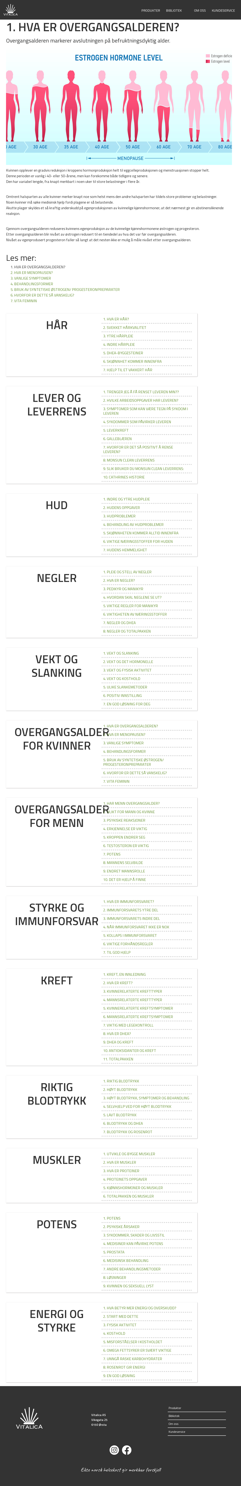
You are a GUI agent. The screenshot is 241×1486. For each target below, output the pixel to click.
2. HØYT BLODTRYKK (120, 1089)
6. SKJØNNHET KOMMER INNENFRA (132, 361)
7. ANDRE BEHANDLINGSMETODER (132, 1269)
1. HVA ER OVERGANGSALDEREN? (130, 726)
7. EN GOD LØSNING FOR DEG (126, 704)
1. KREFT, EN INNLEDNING (124, 974)
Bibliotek (174, 10)
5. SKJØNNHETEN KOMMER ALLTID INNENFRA (140, 533)
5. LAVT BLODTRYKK (120, 1115)
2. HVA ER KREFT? (118, 983)
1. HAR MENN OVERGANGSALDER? (131, 803)
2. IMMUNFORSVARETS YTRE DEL (130, 910)
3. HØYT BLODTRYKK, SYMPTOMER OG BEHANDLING (146, 1098)
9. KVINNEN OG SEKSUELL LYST (128, 1286)
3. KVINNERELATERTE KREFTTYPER (132, 991)
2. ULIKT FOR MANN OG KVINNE (129, 812)
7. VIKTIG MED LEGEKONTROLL (128, 1025)
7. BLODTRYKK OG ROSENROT (127, 1132)
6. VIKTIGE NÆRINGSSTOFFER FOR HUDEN (138, 541)
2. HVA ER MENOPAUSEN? (32, 272)
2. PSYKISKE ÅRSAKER (121, 1227)
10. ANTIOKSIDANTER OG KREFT (129, 1050)
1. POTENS (111, 1218)
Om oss (200, 10)
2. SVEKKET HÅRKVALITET (124, 327)
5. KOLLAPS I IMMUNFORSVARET (130, 935)
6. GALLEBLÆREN (117, 439)
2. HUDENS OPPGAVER (121, 507)
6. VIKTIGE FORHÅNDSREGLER (128, 944)
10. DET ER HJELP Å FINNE (124, 879)
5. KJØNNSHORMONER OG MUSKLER (133, 1188)
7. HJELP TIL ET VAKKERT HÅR (127, 370)
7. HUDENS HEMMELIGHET (125, 550)
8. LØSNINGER (114, 1277)
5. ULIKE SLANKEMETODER (125, 687)
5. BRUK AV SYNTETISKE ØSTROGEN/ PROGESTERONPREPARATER (65, 289)
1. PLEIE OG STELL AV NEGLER (127, 572)
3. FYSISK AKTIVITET (120, 1325)
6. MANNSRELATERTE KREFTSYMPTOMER (138, 1017)
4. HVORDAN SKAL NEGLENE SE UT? (132, 597)
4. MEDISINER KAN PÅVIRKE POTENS (133, 1243)
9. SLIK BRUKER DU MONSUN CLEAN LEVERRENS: (143, 469)
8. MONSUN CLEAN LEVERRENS (129, 460)
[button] (185, 10)
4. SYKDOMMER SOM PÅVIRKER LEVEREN (137, 422)
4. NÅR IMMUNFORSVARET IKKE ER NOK (136, 927)
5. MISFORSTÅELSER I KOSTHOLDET (132, 1342)
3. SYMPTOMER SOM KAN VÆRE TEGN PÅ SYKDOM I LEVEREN (145, 411)
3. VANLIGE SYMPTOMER (31, 278)
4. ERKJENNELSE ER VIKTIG (125, 829)
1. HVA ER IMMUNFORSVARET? (128, 901)
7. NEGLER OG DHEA (119, 623)
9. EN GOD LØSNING (119, 1376)
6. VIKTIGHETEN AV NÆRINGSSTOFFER (135, 614)
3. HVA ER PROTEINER (121, 1171)
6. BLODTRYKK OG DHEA (123, 1123)
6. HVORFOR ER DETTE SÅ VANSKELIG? (42, 295)
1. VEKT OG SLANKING (121, 653)
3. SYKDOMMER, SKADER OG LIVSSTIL (134, 1235)
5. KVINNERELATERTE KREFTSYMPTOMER (138, 1008)
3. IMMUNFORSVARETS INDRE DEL (131, 918)
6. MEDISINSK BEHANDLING (125, 1260)
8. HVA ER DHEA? (117, 1034)
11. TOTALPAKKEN (118, 1059)
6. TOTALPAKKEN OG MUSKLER (128, 1196)
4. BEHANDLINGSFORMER (32, 284)
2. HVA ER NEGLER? (119, 580)
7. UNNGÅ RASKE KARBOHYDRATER (132, 1359)
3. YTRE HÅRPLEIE (118, 336)
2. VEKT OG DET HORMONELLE (128, 662)
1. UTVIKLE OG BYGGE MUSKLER (129, 1154)
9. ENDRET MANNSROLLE (124, 871)
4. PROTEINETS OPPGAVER (125, 1179)
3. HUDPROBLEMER (119, 516)
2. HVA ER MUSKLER (119, 1162)
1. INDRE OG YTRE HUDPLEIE (126, 499)
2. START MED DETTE (120, 1316)
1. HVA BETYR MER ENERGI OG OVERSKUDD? (139, 1308)
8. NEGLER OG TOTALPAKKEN (127, 631)
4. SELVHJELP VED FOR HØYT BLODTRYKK (137, 1106)
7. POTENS (111, 854)
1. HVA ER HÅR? (116, 319)
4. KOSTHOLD (114, 1333)
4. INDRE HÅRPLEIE (119, 344)
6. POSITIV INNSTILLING (122, 695)
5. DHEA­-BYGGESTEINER (123, 353)
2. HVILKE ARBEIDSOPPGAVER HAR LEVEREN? (140, 400)
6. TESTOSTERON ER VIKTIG (126, 846)
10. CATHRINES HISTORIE (124, 477)
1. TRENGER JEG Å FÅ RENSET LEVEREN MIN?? (141, 392)
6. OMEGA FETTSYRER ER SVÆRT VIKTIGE (137, 1350)
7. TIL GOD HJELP (116, 952)
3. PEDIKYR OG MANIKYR (123, 589)
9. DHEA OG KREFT (118, 1042)
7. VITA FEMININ (24, 301)
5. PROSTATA (113, 1252)
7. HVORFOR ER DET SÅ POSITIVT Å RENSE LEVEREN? (138, 449)
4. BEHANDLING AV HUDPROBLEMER (133, 524)
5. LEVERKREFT (116, 430)
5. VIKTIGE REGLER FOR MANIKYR (130, 606)
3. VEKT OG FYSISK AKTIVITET (127, 670)
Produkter (150, 10)
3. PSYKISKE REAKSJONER (124, 820)
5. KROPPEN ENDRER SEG (124, 837)
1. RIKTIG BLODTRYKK (121, 1081)
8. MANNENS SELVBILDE (123, 862)
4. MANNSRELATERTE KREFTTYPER (132, 1000)
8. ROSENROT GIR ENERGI (124, 1367)
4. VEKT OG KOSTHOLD (121, 678)
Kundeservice (223, 10)
